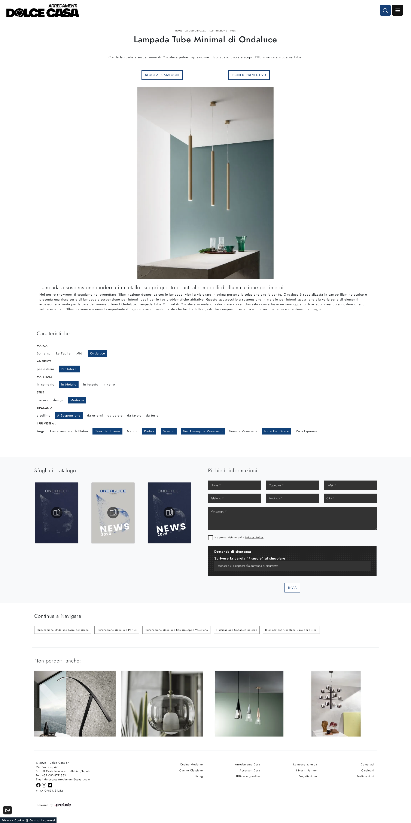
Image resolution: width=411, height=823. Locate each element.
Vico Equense (306, 431)
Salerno (168, 431)
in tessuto (90, 384)
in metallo (68, 384)
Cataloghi (367, 770)
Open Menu (397, 10)
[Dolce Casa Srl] (42, 10)
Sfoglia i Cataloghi (162, 75)
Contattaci (367, 764)
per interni (69, 369)
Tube (233, 30)
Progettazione (307, 776)
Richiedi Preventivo (249, 75)
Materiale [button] (44, 377)
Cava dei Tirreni (107, 431)
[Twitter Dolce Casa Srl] (50, 785)
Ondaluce (97, 353)
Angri (41, 431)
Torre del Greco (276, 431)
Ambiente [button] (44, 361)
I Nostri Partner (306, 770)
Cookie (19, 820)
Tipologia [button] (44, 408)
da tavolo (134, 415)
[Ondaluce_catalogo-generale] (56, 513)
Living (199, 776)
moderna (77, 400)
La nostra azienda (305, 764)
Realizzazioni (365, 776)
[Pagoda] (336, 75)
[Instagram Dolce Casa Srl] (45, 785)
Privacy (6, 820)
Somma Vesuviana (243, 431)
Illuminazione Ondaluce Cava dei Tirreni (291, 630)
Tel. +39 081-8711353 (51, 775)
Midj (79, 353)
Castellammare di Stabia (69, 431)
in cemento (45, 384)
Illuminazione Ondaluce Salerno (236, 630)
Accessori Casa (195, 30)
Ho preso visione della (239, 537)
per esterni (45, 369)
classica (43, 400)
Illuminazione (218, 30)
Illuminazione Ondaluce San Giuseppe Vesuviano (176, 630)
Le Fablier (64, 353)
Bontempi (44, 353)
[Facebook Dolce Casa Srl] (39, 785)
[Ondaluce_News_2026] (169, 513)
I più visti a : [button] (46, 423)
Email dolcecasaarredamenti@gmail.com (63, 779)
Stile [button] (40, 392)
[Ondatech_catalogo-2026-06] (113, 513)
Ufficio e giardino (248, 776)
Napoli (132, 431)
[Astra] (75, 75)
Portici (149, 431)
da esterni (95, 415)
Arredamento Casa (247, 764)
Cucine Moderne (191, 764)
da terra (152, 415)
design (58, 400)
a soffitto (44, 415)
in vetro (109, 384)
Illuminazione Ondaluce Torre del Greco (63, 630)
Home (178, 30)
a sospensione (68, 415)
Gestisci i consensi (42, 820)
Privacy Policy (254, 537)
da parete (115, 415)
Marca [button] (42, 346)
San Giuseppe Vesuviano (203, 431)
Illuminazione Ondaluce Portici (117, 630)
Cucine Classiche (191, 770)
